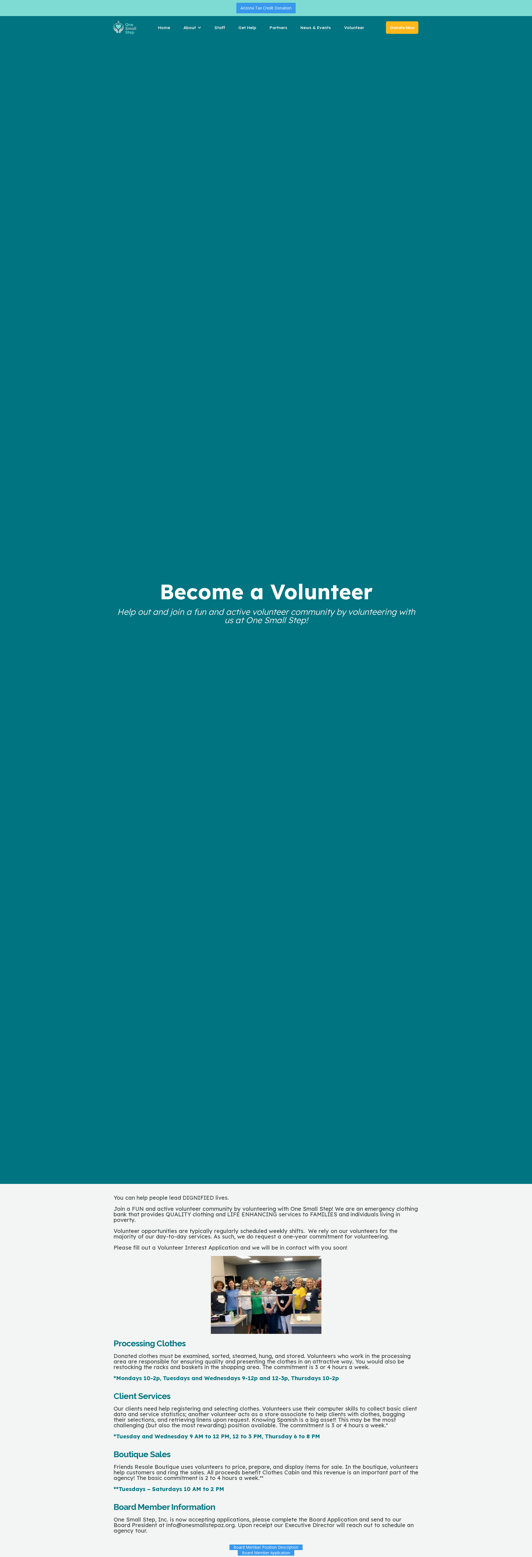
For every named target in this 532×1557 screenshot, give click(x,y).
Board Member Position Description (266, 1547)
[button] (194, 28)
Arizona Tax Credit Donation (266, 8)
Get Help (247, 27)
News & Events (315, 27)
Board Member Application (266, 1552)
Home (164, 27)
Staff (219, 27)
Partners (278, 27)
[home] (125, 27)
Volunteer (354, 27)
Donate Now (402, 27)
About (189, 27)
